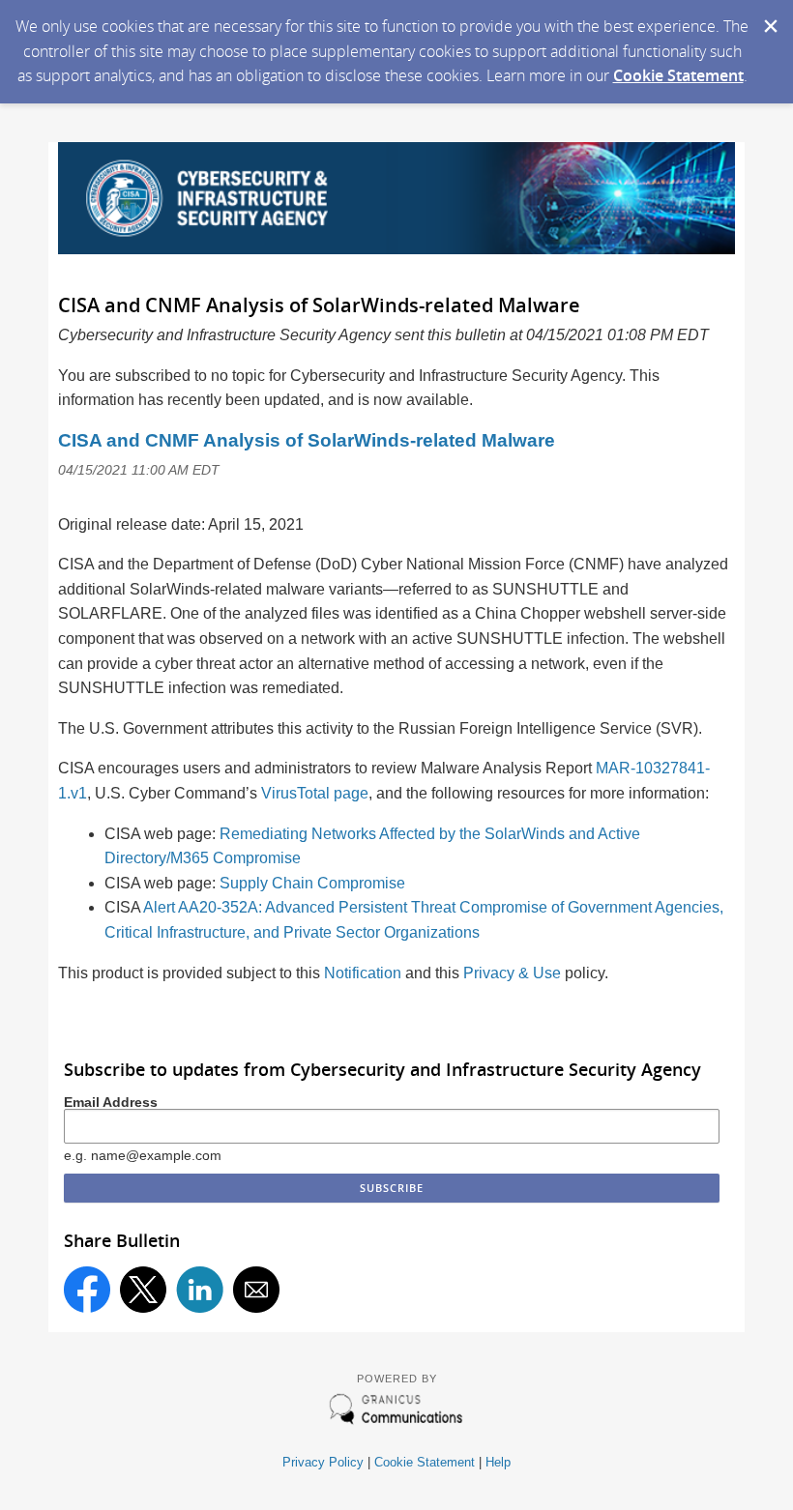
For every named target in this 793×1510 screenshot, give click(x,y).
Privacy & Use (512, 973)
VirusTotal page (314, 793)
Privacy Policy (323, 1462)
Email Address (111, 1102)
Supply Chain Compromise (312, 883)
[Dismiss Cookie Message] (769, 18)
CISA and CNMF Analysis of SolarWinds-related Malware (306, 440)
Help (498, 1462)
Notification (362, 973)
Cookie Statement (678, 75)
